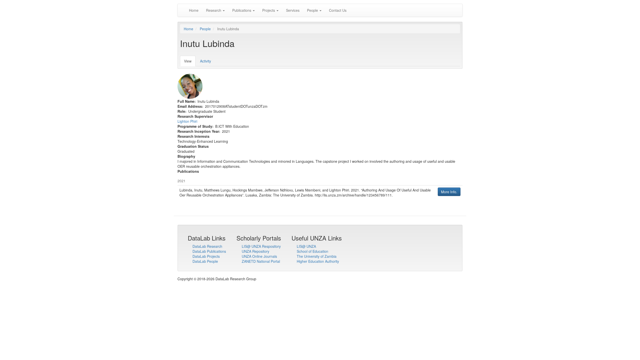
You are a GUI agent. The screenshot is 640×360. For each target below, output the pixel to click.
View (190, 62)
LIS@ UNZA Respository (261, 246)
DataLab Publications (209, 251)
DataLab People (205, 261)
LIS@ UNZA (306, 246)
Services (293, 10)
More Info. (449, 191)
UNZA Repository (255, 251)
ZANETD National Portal (261, 261)
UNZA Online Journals (259, 256)
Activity (205, 61)
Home (193, 10)
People (313, 10)
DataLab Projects (206, 256)
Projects (269, 10)
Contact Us (337, 10)
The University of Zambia (316, 256)
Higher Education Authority (318, 261)
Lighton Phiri (187, 121)
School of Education (312, 251)
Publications (242, 10)
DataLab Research (207, 246)
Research (214, 10)
